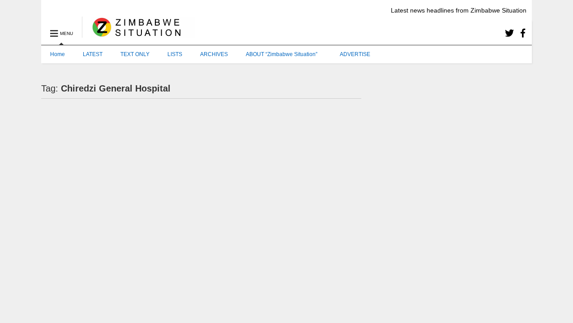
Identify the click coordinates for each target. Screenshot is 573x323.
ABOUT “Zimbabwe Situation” (281, 54)
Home (57, 54)
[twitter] (509, 33)
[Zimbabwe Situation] (138, 33)
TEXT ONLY (135, 54)
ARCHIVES (214, 54)
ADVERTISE (355, 54)
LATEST (93, 54)
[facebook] (523, 33)
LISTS (174, 54)
